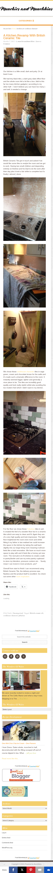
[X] (22, 870)
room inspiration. (23, 576)
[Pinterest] (30, 870)
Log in (4, 833)
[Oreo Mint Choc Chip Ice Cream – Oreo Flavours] (21, 741)
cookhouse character (25, 372)
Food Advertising (20, 630)
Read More (24, 698)
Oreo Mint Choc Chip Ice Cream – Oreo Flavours (19, 743)
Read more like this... (10, 758)
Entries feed (6, 838)
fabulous (22, 615)
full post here (31, 753)
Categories (25, 21)
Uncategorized (18, 613)
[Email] (39, 870)
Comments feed (7, 843)
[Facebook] (13, 870)
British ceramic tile (36, 613)
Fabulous (31, 529)
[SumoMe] (48, 870)
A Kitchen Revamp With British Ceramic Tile (24, 37)
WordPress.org (7, 848)
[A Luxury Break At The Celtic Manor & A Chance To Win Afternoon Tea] (21, 690)
